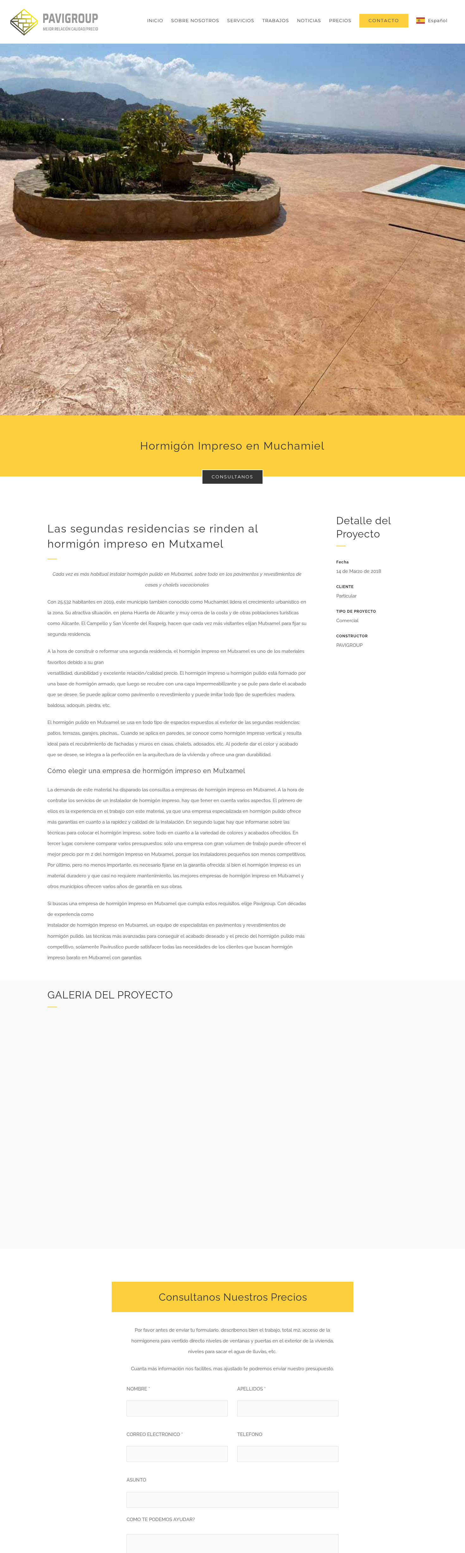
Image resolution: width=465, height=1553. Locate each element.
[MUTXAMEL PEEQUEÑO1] (359, 1019)
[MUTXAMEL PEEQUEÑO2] (359, 1122)
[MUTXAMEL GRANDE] (167, 1019)
